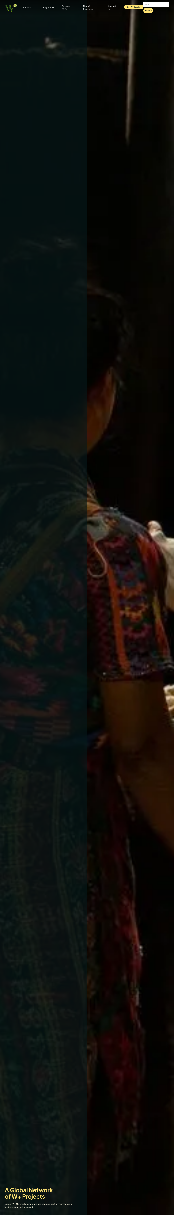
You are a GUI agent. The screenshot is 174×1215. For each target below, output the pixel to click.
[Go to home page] (11, 8)
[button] (29, 7)
